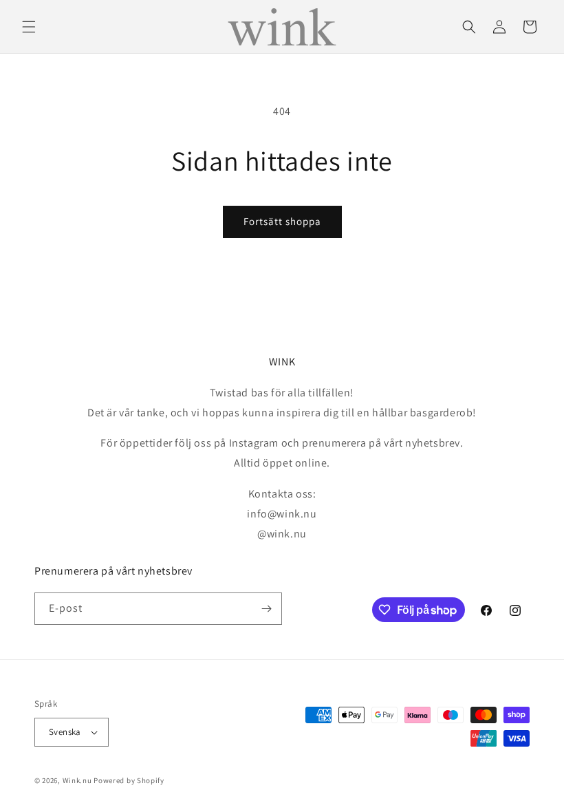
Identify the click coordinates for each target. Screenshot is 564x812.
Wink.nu (77, 780)
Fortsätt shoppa (282, 221)
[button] (29, 27)
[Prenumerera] (266, 608)
